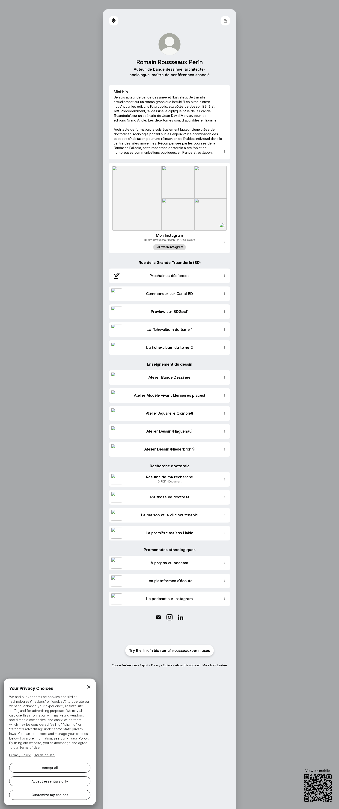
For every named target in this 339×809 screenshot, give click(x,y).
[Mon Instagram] (169, 197)
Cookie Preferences (124, 665)
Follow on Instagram (169, 247)
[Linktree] (113, 20)
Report (144, 665)
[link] (158, 617)
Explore (167, 665)
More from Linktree (214, 665)
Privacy (155, 665)
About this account (187, 665)
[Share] (224, 151)
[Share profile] (225, 20)
